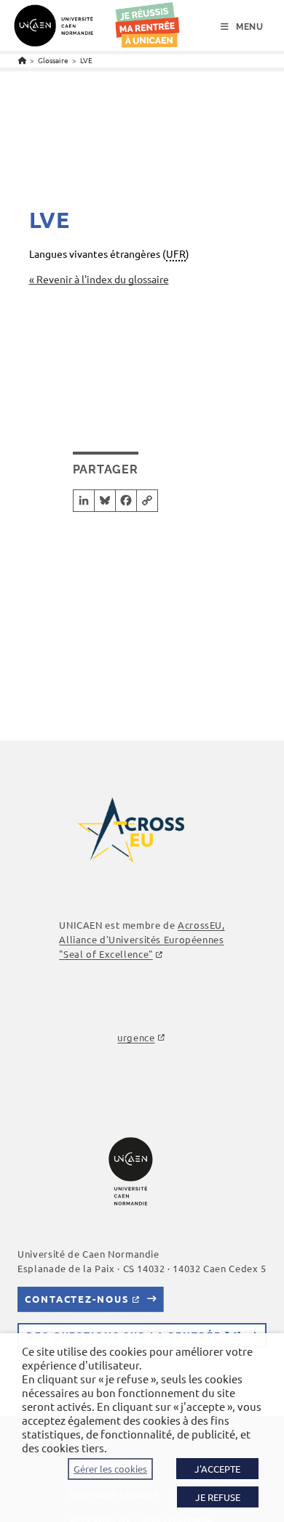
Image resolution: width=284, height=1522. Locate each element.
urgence (135, 1037)
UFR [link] (176, 253)
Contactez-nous (77, 1299)
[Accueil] (22, 59)
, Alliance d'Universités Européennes (141, 939)
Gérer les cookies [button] (110, 1469)
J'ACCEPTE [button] (217, 1468)
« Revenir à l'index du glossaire (99, 278)
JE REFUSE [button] (217, 1497)
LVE (86, 59)
